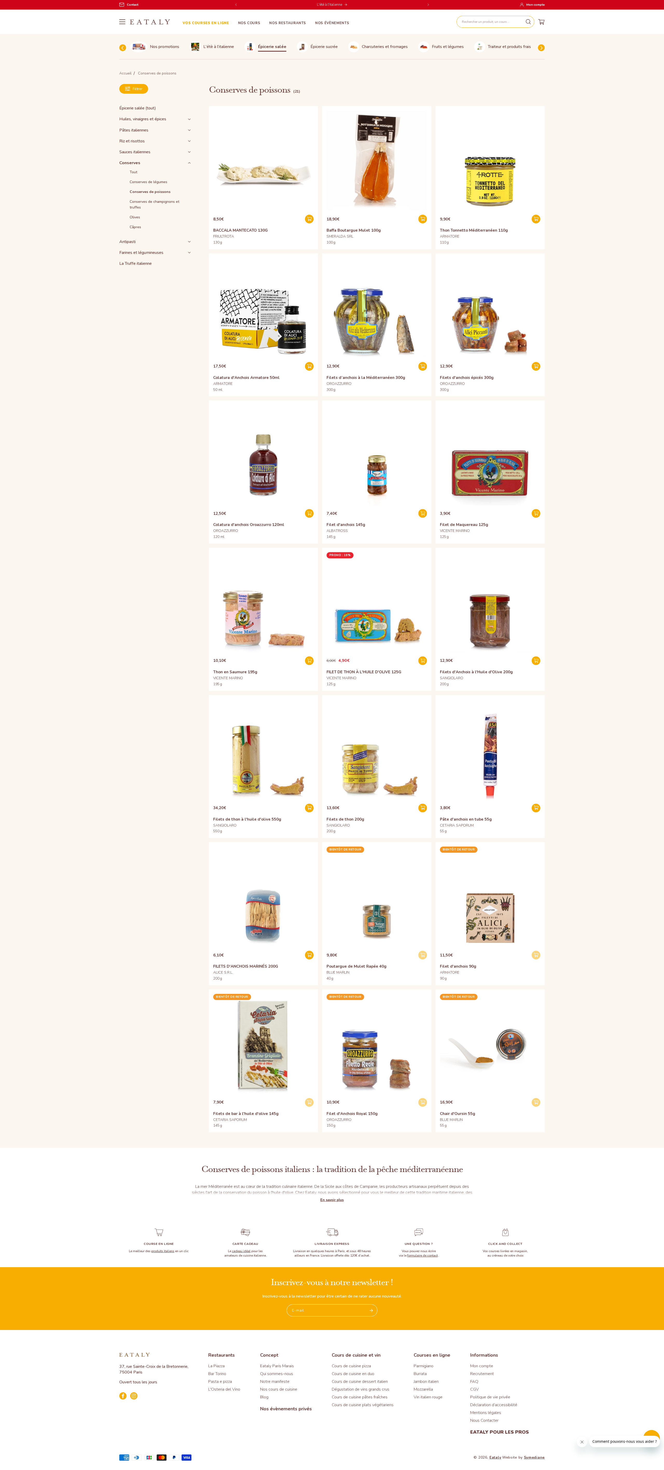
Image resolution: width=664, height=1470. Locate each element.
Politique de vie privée (490, 1397)
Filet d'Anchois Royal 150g (352, 1113)
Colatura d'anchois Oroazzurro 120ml (248, 524)
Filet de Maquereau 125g (464, 524)
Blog (264, 1397)
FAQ (474, 1381)
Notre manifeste (274, 1381)
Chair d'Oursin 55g (457, 1113)
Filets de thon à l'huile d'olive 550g (247, 819)
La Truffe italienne (135, 263)
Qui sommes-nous (276, 1374)
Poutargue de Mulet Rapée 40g (356, 966)
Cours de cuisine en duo (353, 1374)
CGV (474, 1389)
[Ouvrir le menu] (122, 21)
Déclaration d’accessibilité (493, 1405)
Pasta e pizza (220, 1381)
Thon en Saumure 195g (235, 672)
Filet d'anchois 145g (346, 524)
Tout (133, 172)
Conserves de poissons (150, 191)
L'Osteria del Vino (224, 1389)
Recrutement (482, 1374)
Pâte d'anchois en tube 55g (466, 819)
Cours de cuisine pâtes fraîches (360, 1397)
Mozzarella (423, 1389)
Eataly (495, 1457)
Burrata (420, 1374)
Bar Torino (217, 1374)
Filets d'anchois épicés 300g (467, 377)
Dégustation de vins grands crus (360, 1389)
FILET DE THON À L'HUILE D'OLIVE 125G (364, 672)
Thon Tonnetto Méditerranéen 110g (474, 230)
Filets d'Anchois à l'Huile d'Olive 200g (476, 672)
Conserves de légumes (148, 181)
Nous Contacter (484, 1420)
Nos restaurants (287, 23)
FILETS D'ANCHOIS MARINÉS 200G (245, 966)
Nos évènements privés (286, 1409)
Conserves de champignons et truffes (154, 204)
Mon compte (481, 1366)
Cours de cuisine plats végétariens (362, 1405)
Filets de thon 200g (345, 819)
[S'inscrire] (371, 1310)
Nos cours (249, 23)
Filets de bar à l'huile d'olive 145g (246, 1113)
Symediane (534, 1457)
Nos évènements (332, 23)
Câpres (135, 227)
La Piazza (216, 1366)
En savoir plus (332, 1200)
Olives (135, 217)
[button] (495, 22)
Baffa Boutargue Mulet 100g (354, 230)
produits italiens (162, 1251)
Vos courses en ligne (206, 23)
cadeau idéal (241, 1251)
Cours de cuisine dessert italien (360, 1381)
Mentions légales (485, 1413)
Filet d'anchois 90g (458, 966)
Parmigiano (423, 1366)
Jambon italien (426, 1381)
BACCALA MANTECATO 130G (240, 230)
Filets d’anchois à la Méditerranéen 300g (366, 377)
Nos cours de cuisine (278, 1389)
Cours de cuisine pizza (351, 1366)
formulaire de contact (422, 1255)
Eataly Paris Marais (277, 1366)
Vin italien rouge (428, 1397)
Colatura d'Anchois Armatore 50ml (246, 377)
